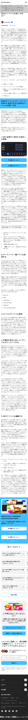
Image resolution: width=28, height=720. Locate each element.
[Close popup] (26, 8)
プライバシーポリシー (15, 8)
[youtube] (13, 711)
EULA (17, 697)
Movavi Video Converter (14, 221)
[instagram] (6, 711)
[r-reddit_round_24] (16, 711)
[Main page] (5, 2)
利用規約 (12, 697)
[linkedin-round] (9, 711)
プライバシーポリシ (11, 668)
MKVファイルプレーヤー (19, 61)
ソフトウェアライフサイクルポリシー (9, 700)
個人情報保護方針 (5, 697)
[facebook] (2, 711)
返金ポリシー (14, 703)
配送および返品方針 (5, 703)
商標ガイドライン (23, 703)
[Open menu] (26, 2)
